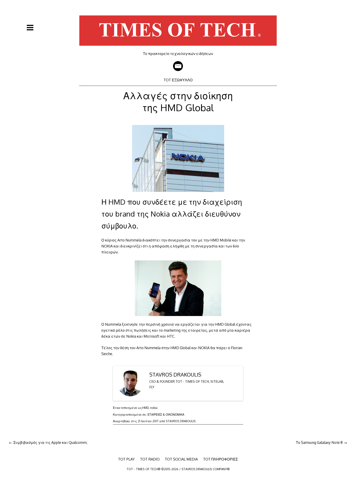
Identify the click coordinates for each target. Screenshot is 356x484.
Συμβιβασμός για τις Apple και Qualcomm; (50, 442)
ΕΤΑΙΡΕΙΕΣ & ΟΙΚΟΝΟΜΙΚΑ (166, 414)
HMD (145, 407)
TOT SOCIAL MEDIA (181, 459)
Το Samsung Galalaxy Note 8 (319, 442)
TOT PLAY (126, 459)
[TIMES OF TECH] (178, 48)
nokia (153, 407)
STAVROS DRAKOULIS (175, 374)
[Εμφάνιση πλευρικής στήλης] (30, 27)
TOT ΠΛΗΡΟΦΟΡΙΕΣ (220, 459)
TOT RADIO (150, 459)
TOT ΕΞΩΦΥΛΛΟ (178, 80)
